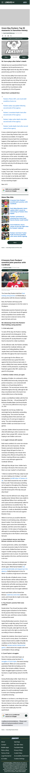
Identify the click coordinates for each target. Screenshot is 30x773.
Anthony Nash (7, 267)
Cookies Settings (19, 758)
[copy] (11, 36)
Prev (6, 57)
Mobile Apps (5, 747)
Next (23, 57)
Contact (3, 744)
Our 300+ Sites (18, 744)
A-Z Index (4, 758)
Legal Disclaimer (6, 756)
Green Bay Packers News (12, 729)
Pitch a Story (5, 750)
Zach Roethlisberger (9, 33)
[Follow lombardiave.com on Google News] (26, 190)
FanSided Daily (18, 747)
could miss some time (13, 595)
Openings (17, 742)
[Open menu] (2, 2)
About (3, 742)
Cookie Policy (18, 753)
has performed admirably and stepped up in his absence (15, 569)
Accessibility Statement (21, 756)
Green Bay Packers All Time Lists (14, 247)
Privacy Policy (18, 750)
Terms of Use (5, 753)
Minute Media (9, 762)
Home (3, 247)
